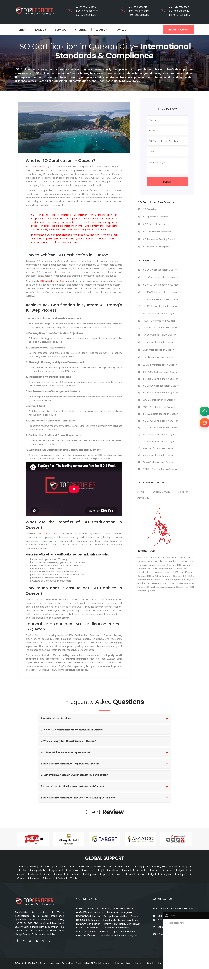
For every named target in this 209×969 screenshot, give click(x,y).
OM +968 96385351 (139, 15)
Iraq (48, 874)
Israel (130, 874)
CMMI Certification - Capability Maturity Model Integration (107, 935)
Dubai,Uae (159, 866)
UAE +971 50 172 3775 (87, 11)
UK (73, 866)
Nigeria (181, 870)
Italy (75, 878)
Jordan (59, 874)
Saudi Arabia (178, 866)
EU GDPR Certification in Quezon (160, 364)
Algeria (153, 874)
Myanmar (56, 870)
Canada (47, 866)
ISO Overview (150, 209)
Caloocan (183, 491)
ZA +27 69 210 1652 (86, 15)
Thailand (74, 874)
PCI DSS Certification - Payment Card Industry (102, 927)
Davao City (143, 497)
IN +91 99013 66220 (86, 7)
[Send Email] (204, 422)
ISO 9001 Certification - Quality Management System (105, 908)
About (150, 963)
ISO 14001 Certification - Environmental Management (105, 912)
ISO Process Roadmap (154, 224)
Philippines (90, 874)
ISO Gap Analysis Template (157, 231)
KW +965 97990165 (139, 11)
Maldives (113, 870)
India (23, 866)
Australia (85, 866)
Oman (155, 870)
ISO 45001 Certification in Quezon (161, 284)
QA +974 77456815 (179, 7)
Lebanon (34, 874)
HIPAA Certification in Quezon (158, 342)
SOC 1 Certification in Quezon (158, 357)
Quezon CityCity (161, 491)
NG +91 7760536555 (179, 15)
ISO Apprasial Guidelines (155, 216)
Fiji (101, 870)
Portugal (62, 878)
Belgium (34, 878)
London (62, 866)
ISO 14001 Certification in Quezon (160, 277)
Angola (167, 874)
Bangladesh (38, 870)
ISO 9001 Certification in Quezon (160, 269)
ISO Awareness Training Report (159, 239)
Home (21, 30)
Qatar (168, 870)
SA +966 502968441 (179, 11)
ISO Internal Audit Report (156, 246)
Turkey (118, 874)
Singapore (142, 866)
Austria (48, 878)
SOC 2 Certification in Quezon (159, 399)
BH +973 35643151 (138, 7)
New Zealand (104, 866)
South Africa (124, 866)
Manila (140, 491)
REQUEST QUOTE (178, 29)
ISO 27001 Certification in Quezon (160, 313)
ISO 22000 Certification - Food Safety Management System (108, 920)
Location (101, 30)
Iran (142, 874)
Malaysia (88, 870)
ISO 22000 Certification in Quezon (161, 292)
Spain (105, 874)
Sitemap (81, 30)
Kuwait (142, 870)
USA (34, 866)
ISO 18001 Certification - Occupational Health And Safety (107, 916)
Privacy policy (122, 963)
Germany (73, 870)
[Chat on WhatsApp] (204, 411)
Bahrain (128, 870)
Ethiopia (181, 874)
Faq (160, 963)
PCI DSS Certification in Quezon (159, 334)
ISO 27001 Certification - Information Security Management (108, 923)
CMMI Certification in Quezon (158, 349)
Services (60, 30)
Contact (121, 30)
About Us (40, 30)
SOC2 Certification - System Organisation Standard (105, 931)
